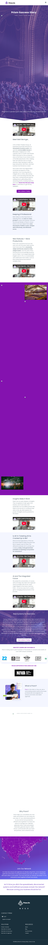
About (26, 927)
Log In (5, 916)
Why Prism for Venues (6, 929)
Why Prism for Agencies (6, 933)
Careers (27, 933)
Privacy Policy (25, 941)
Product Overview (5, 927)
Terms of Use (32, 941)
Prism (26, 689)
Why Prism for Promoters (6, 931)
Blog (26, 929)
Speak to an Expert (6, 919)
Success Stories (28, 931)
